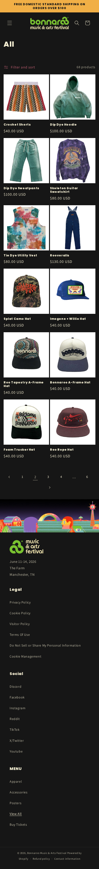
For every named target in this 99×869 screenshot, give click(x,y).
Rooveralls (59, 255)
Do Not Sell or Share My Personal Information (45, 645)
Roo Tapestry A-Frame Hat (24, 384)
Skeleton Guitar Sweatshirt (64, 190)
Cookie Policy (20, 613)
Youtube (16, 751)
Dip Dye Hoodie (63, 125)
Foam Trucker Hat (19, 450)
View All (16, 814)
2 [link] (35, 477)
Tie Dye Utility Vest (20, 255)
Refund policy (41, 858)
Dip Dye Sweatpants (21, 188)
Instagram (17, 708)
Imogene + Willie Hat (68, 319)
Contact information (67, 858)
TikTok (15, 729)
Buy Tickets (18, 824)
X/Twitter (17, 740)
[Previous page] (9, 477)
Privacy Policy (20, 602)
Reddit (15, 719)
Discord (15, 686)
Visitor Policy (20, 624)
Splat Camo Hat (17, 319)
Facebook (17, 697)
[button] (9, 23)
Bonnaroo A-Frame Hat (70, 382)
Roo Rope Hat (62, 450)
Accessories (19, 792)
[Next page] (49, 487)
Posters (15, 803)
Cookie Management (25, 656)
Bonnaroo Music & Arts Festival (47, 853)
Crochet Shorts (17, 125)
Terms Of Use (20, 634)
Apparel (16, 781)
